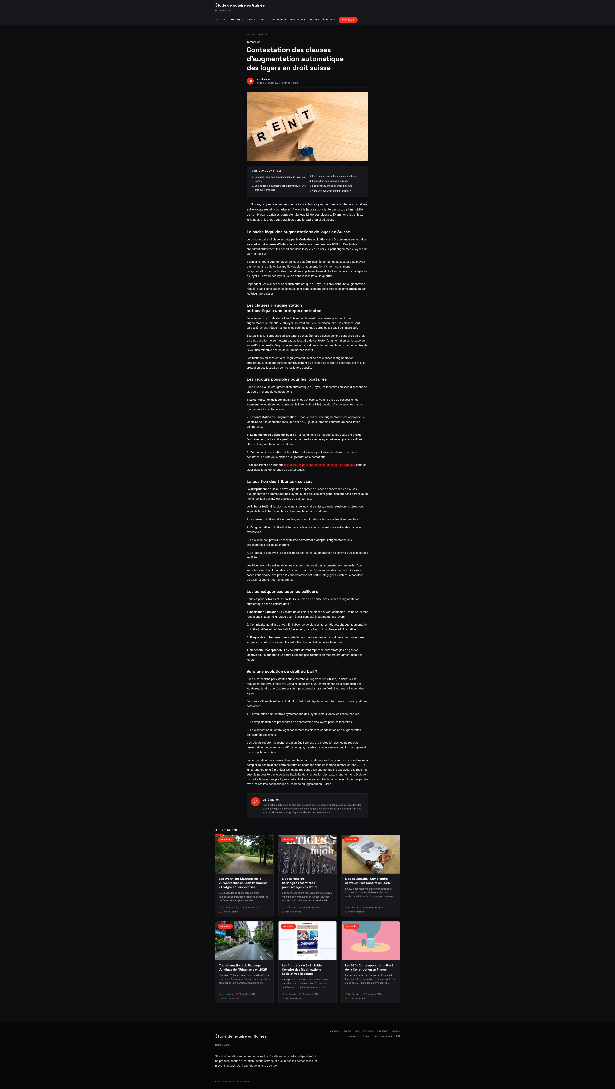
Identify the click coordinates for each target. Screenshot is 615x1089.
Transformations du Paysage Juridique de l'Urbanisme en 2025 (243, 967)
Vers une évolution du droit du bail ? (331, 190)
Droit (264, 19)
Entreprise (279, 19)
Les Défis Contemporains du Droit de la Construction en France (369, 967)
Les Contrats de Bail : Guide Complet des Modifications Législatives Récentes (302, 969)
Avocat (252, 19)
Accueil (220, 19)
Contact (348, 20)
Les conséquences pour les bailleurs (332, 185)
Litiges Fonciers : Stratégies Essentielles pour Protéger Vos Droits (299, 883)
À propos (329, 19)
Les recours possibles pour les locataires (334, 176)
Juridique (236, 19)
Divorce (314, 19)
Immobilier (297, 19)
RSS (398, 1036)
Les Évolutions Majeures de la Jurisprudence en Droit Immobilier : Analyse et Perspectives (243, 883)
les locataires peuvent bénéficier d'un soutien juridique (319, 464)
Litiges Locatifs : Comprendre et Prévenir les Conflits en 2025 (367, 881)
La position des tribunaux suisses (330, 181)
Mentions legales (383, 1036)
